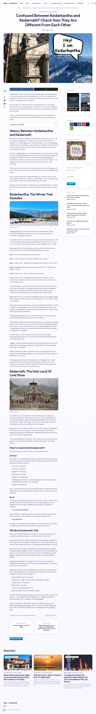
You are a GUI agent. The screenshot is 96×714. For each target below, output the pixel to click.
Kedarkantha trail (18, 316)
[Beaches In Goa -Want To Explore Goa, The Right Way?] (48, 662)
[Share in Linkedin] (4, 103)
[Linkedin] (79, 124)
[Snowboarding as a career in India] (21, 627)
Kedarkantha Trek (16, 231)
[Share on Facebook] (4, 100)
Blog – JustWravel (10, 3)
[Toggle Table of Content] (55, 125)
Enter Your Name (71, 170)
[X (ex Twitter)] (75, 124)
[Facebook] (71, 124)
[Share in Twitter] (4, 97)
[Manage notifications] (4, 710)
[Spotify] (71, 128)
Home (19, 8)
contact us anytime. (25, 605)
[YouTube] (83, 124)
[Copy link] (4, 107)
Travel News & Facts (26, 8)
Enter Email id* (70, 176)
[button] (88, 3)
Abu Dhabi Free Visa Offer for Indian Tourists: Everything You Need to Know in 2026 (78, 205)
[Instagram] (87, 124)
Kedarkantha (21, 153)
